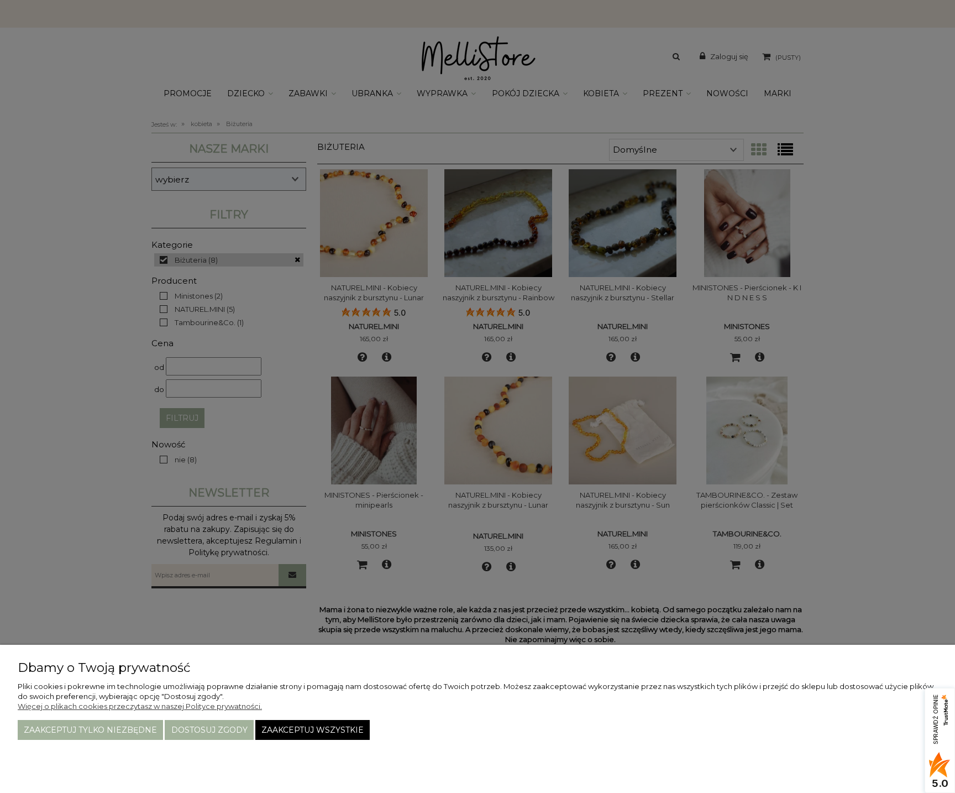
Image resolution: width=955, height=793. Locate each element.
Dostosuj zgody (209, 730)
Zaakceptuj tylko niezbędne (90, 730)
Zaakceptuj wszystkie (312, 730)
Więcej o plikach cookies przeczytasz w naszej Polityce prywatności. (140, 706)
